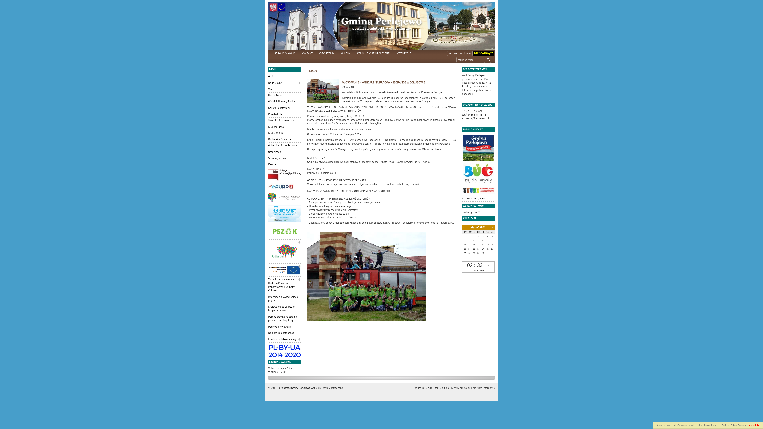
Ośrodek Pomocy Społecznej (284, 101)
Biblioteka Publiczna (279, 139)
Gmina (271, 76)
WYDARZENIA (327, 53)
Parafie (272, 164)
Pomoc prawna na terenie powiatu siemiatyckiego (282, 318)
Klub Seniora (275, 132)
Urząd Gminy (275, 95)
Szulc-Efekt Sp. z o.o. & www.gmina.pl (448, 387)
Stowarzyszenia (277, 158)
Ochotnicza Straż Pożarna (282, 145)
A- (449, 53)
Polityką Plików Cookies (734, 425)
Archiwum (465, 53)
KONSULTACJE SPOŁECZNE (373, 53)
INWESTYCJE (403, 53)
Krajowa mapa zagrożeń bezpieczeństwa (281, 308)
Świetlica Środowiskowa (281, 120)
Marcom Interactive (484, 387)
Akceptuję (754, 425)
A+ (455, 53)
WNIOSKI (346, 53)
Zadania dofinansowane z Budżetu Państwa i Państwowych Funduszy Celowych (282, 285)
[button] (299, 83)
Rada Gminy (275, 82)
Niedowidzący (483, 53)
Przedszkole (275, 114)
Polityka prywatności (279, 326)
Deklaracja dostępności (281, 332)
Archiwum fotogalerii (473, 198)
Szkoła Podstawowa (279, 107)
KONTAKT (307, 53)
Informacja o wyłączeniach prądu (283, 298)
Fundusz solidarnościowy (282, 339)
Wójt (270, 89)
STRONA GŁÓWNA (284, 53)
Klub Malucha (276, 126)
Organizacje (274, 151)
